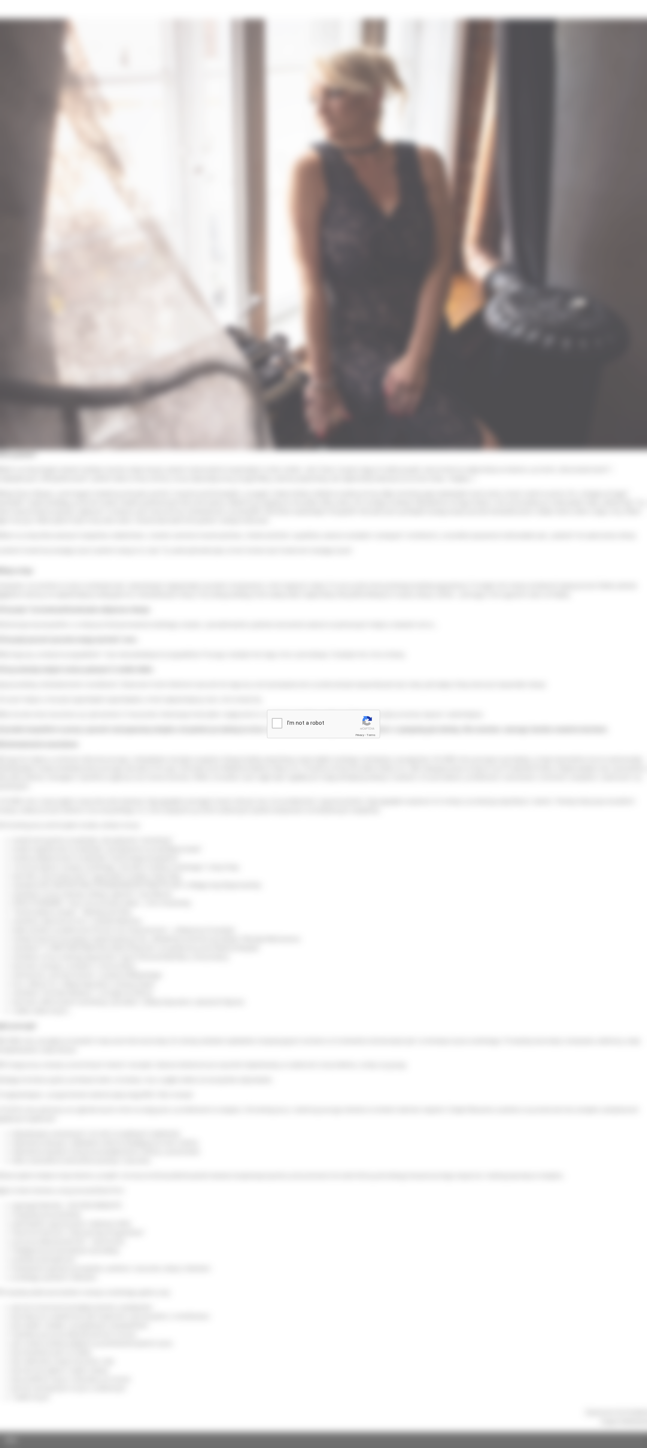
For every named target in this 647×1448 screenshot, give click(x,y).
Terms (371, 735)
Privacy (359, 735)
